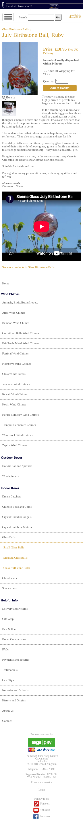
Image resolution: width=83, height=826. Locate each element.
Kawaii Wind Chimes (14, 394)
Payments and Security (15, 659)
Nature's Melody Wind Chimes (20, 414)
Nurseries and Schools (15, 690)
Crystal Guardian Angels (16, 517)
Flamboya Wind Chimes (16, 363)
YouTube (44, 809)
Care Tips (8, 680)
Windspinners (10, 476)
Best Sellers (9, 629)
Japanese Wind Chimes (16, 384)
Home (5, 283)
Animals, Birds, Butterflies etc (20, 302)
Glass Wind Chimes (13, 374)
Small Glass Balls (13, 547)
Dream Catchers (11, 496)
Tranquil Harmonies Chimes (19, 425)
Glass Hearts (9, 578)
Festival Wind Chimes (15, 353)
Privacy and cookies (41, 782)
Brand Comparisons (14, 639)
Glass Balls (8, 537)
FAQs (5, 649)
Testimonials (9, 669)
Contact (7, 720)
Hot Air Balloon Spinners (17, 466)
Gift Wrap (8, 618)
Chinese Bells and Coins (17, 506)
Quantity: (49, 81)
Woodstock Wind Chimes (17, 435)
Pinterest (44, 803)
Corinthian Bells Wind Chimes (20, 333)
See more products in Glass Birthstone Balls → (30, 267)
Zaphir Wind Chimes (14, 445)
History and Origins (14, 700)
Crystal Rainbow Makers (17, 527)
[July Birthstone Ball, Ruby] (20, 98)
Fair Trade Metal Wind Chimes (20, 343)
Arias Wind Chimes (13, 312)
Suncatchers (9, 588)
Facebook (44, 816)
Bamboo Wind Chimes (15, 323)
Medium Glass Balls (15, 557)
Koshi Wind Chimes (14, 404)
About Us (8, 710)
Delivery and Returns (15, 608)
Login (42, 789)
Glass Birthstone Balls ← (17, 29)
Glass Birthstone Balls (16, 568)
